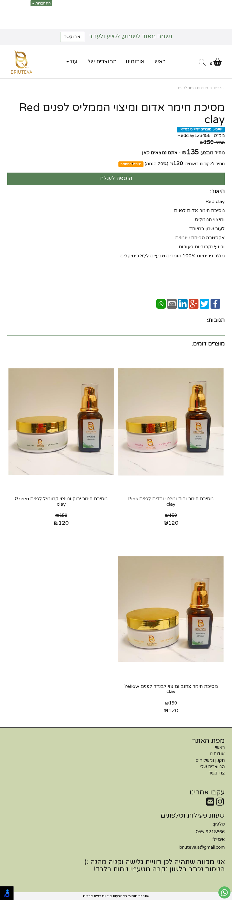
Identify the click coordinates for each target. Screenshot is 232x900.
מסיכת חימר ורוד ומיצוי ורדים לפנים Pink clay (171, 501)
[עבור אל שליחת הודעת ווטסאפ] (224, 892)
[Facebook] (215, 303)
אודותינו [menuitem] (135, 61)
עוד (73, 61)
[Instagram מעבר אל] (220, 803)
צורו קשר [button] (72, 36)
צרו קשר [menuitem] (217, 773)
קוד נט (106, 896)
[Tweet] (204, 303)
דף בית (219, 88)
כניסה (137, 164)
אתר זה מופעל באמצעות (116, 896)
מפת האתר (208, 740)
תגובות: (216, 320)
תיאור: (217, 191)
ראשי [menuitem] (159, 61)
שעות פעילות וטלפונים (193, 815)
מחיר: (212, 142)
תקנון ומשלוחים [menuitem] (210, 760)
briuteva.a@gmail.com (202, 847)
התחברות (42, 3)
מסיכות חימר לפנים (193, 88)
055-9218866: (202, 835)
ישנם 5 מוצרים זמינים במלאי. (201, 129)
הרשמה (126, 164)
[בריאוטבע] (21, 62)
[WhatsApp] (161, 303)
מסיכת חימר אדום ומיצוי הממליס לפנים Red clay (122, 114)
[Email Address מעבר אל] (210, 803)
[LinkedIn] (183, 303)
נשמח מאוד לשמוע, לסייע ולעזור (118, 36)
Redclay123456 (194, 135)
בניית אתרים (92, 896)
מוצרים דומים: (208, 343)
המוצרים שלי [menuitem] (101, 61)
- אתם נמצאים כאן (161, 153)
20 (160, 163)
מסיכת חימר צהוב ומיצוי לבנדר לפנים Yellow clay (171, 689)
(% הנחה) (156, 163)
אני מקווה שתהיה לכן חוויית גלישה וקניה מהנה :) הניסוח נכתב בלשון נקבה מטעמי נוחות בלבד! (155, 865)
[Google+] (193, 303)
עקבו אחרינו (207, 792)
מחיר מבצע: (212, 153)
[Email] (172, 303)
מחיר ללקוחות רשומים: (197, 163)
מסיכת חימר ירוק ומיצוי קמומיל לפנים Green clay (61, 501)
